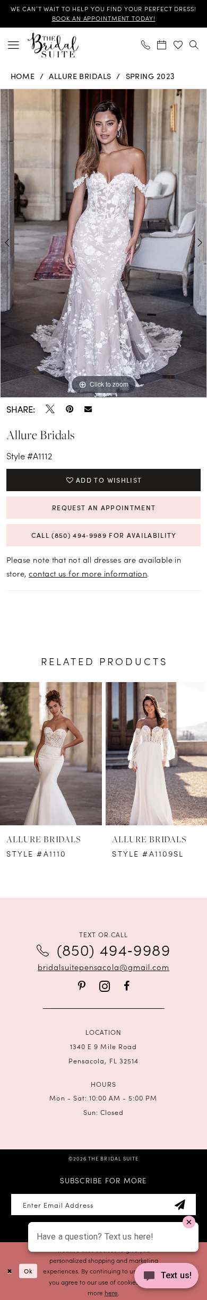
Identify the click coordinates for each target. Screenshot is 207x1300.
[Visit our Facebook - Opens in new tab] (127, 986)
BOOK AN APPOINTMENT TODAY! (104, 18)
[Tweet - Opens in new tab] (50, 409)
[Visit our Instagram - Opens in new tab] (104, 986)
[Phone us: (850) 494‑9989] (146, 44)
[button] (13, 45)
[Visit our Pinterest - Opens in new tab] (81, 986)
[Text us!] (166, 1278)
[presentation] (51, 753)
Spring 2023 (150, 76)
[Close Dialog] (9, 1271)
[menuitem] (13, 45)
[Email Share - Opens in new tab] (88, 409)
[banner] (53, 44)
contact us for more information (88, 573)
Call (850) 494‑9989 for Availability (104, 535)
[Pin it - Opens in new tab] (69, 409)
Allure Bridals (80, 76)
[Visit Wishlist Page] (178, 44)
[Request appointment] (162, 44)
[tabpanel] (103, 243)
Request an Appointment (104, 507)
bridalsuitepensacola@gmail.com (103, 966)
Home (23, 76)
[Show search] (194, 44)
